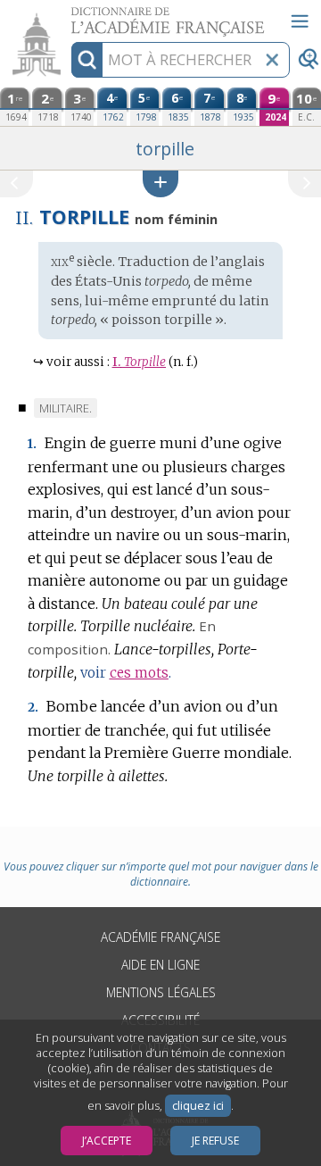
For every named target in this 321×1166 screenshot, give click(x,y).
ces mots (139, 672)
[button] (160, 183)
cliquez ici (198, 1105)
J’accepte (106, 1140)
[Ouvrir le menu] (299, 21)
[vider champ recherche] (272, 60)
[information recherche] (87, 60)
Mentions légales (161, 992)
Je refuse (215, 1140)
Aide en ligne (160, 964)
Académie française (160, 937)
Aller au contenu (69, 15)
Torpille (139, 362)
